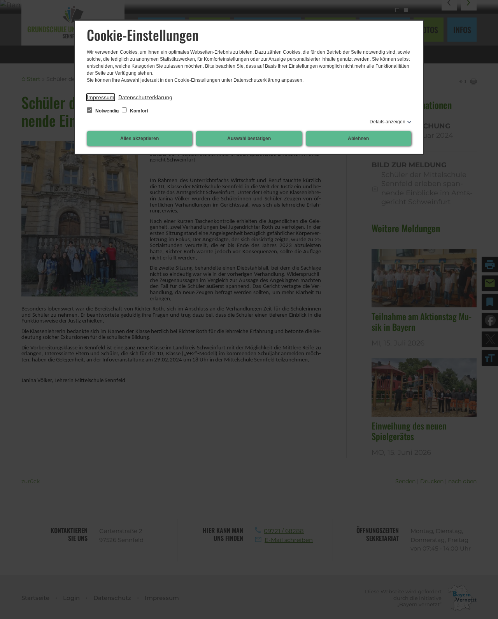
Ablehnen (358, 138)
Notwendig (107, 111)
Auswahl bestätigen (249, 138)
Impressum (100, 97)
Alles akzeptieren (139, 138)
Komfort (138, 111)
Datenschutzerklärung (145, 97)
